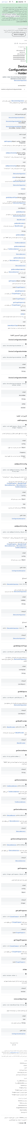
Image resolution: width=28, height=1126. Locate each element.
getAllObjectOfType (11, 197)
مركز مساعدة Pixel (23, 1103)
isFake (22, 314)
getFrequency (12, 281)
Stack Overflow (23, 1110)
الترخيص (6, 1117)
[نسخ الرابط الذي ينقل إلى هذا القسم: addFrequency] (16, 420)
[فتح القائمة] (25, 1)
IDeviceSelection (20, 265)
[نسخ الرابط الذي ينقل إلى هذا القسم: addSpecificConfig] (13, 464)
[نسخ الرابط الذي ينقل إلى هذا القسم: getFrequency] (16, 868)
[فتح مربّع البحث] (12, 2)
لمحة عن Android (23, 1117)
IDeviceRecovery (20, 254)
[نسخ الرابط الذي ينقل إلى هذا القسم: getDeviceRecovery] (12, 809)
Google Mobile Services (21, 1107)
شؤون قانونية (11, 1117)
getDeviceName (20, 235)
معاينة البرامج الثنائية (23, 1070)
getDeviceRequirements (17, 269)
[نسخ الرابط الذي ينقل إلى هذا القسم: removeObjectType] (12, 999)
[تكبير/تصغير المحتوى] (19, 47)
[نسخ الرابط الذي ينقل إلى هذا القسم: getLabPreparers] (14, 911)
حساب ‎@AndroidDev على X (21, 1083)
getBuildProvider (19, 223)
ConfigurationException (18, 518)
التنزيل (25, 1067)
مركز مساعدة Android (22, 1100)
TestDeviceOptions (20, 242)
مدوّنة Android (24, 1085)
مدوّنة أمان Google (23, 1087)
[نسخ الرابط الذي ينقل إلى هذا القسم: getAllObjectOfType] (12, 646)
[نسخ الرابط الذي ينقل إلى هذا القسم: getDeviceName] (14, 751)
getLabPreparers (19, 291)
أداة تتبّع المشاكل (24, 1112)
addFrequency (8, 141)
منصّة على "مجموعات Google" (21, 1090)
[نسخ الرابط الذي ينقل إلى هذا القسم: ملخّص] (21, 109)
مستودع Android (23, 1063)
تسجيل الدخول (4, 1)
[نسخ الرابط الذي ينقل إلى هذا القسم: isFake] (21, 970)
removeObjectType (13, 325)
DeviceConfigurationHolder (16, 117)
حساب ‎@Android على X (22, 1080)
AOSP (25, 40)
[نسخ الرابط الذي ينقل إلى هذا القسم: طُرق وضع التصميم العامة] (9, 335)
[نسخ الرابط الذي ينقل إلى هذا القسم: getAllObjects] (16, 692)
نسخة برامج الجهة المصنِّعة (22, 1072)
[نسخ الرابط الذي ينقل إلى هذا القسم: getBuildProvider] (14, 721)
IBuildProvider (21, 219)
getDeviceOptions (19, 246)
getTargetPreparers (18, 302)
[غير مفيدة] (15, 43)
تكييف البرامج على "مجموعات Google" (19, 1094)
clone (14, 177)
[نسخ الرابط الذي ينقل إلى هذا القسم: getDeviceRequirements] (9, 839)
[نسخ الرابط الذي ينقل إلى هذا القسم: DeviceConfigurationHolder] (7, 340)
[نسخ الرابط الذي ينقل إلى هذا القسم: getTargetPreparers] (12, 940)
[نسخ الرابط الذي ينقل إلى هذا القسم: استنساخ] (20, 578)
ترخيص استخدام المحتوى (14, 1052)
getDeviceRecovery (19, 258)
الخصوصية (24, 1119)
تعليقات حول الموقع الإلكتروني (15, 1119)
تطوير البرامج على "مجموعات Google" (19, 1092)
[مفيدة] (17, 43)
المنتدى (17, 1117)
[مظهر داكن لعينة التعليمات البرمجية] (26, 344)
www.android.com (22, 1105)
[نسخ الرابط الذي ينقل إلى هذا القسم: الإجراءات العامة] (15, 416)
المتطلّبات (25, 1065)
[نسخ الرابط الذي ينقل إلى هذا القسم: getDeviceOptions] (13, 780)
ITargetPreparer (20, 287)
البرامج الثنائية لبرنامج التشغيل (21, 1074)
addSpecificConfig (11, 153)
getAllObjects (20, 212)
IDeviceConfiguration (20, 80)
